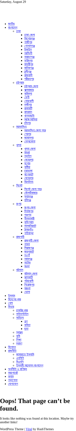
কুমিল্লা (28, 93)
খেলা (10, 303)
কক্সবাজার (29, 90)
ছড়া (26, 328)
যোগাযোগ (13, 383)
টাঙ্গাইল (28, 49)
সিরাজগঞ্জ (29, 248)
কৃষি (18, 336)
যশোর (27, 163)
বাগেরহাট (28, 174)
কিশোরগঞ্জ (29, 38)
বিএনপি (20, 361)
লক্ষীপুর (28, 104)
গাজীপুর (28, 42)
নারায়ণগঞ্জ (29, 57)
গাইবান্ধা (28, 233)
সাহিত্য (20, 317)
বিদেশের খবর (14, 299)
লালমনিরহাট (30, 226)
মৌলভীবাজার (30, 192)
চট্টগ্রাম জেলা (31, 86)
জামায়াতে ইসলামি (25, 354)
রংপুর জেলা (29, 207)
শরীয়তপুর (29, 79)
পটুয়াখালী (28, 281)
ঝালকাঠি (28, 277)
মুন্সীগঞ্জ (27, 71)
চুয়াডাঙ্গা (28, 170)
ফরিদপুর (28, 60)
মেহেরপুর (28, 159)
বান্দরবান (28, 112)
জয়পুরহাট (29, 251)
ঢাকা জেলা (29, 35)
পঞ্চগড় (27, 215)
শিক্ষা (18, 339)
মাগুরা (27, 152)
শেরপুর (27, 134)
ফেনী (26, 97)
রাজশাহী (20, 237)
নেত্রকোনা (29, 141)
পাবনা (27, 244)
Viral (29, 429)
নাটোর (27, 262)
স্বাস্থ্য (19, 332)
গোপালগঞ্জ (29, 46)
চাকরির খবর (22, 310)
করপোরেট (13, 372)
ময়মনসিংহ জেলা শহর (35, 130)
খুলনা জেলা (29, 148)
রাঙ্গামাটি (28, 108)
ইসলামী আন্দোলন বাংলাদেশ (29, 365)
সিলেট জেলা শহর (33, 189)
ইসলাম (11, 295)
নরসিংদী (28, 53)
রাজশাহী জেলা (31, 240)
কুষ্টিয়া (27, 167)
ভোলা (27, 292)
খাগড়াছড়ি (29, 115)
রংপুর (18, 204)
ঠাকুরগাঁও (28, 229)
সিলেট (19, 185)
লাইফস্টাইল (22, 314)
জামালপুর (28, 137)
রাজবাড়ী (28, 75)
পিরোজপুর (29, 284)
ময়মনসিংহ (21, 126)
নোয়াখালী (29, 101)
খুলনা (18, 145)
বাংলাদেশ (12, 27)
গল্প (26, 321)
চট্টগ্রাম (20, 82)
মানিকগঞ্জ (29, 68)
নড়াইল (27, 156)
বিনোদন (12, 347)
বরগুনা (27, 288)
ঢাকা (18, 31)
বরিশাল (19, 270)
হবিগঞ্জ (27, 200)
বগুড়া (27, 266)
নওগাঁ (27, 255)
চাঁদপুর (27, 123)
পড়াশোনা (12, 380)
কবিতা (27, 325)
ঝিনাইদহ (28, 181)
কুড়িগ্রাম (28, 222)
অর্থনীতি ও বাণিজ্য (17, 369)
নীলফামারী (29, 218)
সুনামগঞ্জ (28, 196)
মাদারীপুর (28, 64)
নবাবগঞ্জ (28, 259)
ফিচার (11, 306)
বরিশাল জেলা (30, 273)
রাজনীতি (12, 350)
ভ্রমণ (19, 343)
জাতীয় (11, 24)
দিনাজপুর (28, 211)
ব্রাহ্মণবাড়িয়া (30, 119)
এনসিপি (20, 358)
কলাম (11, 376)
